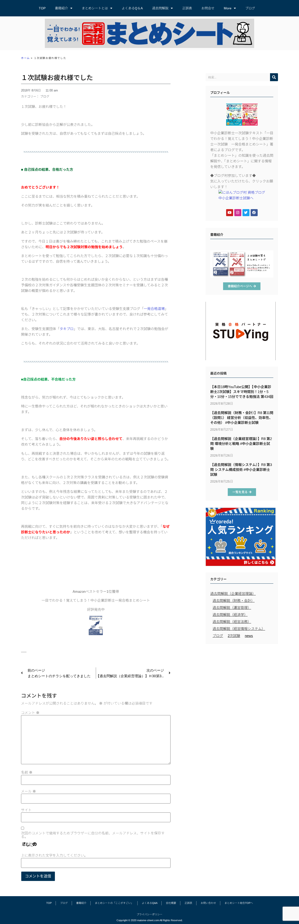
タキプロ (67, 329)
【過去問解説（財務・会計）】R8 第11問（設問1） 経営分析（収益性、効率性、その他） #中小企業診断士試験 (241, 418)
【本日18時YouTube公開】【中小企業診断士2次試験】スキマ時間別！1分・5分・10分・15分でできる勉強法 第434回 (241, 392)
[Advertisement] (242, 680)
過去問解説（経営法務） (232, 622)
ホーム (25, 58)
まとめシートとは (95, 8)
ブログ (250, 8)
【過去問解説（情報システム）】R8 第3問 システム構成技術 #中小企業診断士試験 (241, 470)
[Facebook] (254, 212)
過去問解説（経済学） (230, 615)
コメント (30, 712)
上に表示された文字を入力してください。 (54, 855)
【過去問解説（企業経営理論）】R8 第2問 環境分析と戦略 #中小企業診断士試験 (241, 444)
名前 (26, 772)
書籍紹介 (61, 8)
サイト (26, 810)
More (227, 8)
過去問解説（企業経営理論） (233, 594)
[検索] (274, 77)
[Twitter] (245, 212)
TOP (42, 8)
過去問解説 (160, 8)
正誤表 (187, 8)
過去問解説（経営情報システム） (239, 629)
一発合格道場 (154, 309)
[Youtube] (229, 212)
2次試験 (234, 636)
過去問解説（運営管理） (232, 608)
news (249, 636)
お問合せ (207, 8)
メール (28, 791)
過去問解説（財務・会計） (234, 601)
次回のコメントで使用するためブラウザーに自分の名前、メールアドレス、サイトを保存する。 (93, 834)
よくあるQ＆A (132, 8)
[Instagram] (237, 212)
